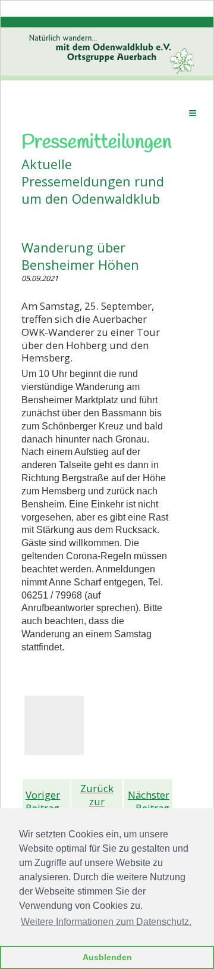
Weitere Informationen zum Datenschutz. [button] (106, 922)
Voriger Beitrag (43, 801)
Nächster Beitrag (148, 801)
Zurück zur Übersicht (96, 801)
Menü (192, 112)
